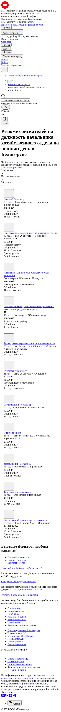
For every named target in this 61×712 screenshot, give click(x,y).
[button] (4, 59)
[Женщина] (9, 193)
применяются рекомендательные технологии (27, 676)
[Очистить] (5, 107)
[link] (6, 52)
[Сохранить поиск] (4, 119)
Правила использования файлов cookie (22, 24)
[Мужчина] (9, 227)
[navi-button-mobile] (4, 69)
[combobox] (15, 100)
